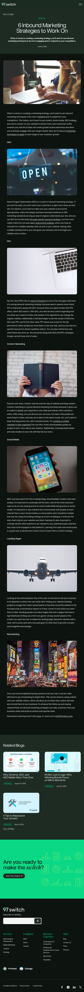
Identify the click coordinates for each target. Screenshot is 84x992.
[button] (80, 4)
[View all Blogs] (8, 829)
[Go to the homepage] (13, 910)
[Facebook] (62, 987)
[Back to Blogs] (8, 14)
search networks (38, 300)
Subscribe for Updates (12, 914)
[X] (80, 987)
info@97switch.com (64, 716)
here (39, 716)
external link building (45, 223)
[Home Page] (9, 4)
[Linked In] (74, 987)
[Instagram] (68, 987)
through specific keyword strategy (45, 219)
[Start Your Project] (14, 876)
